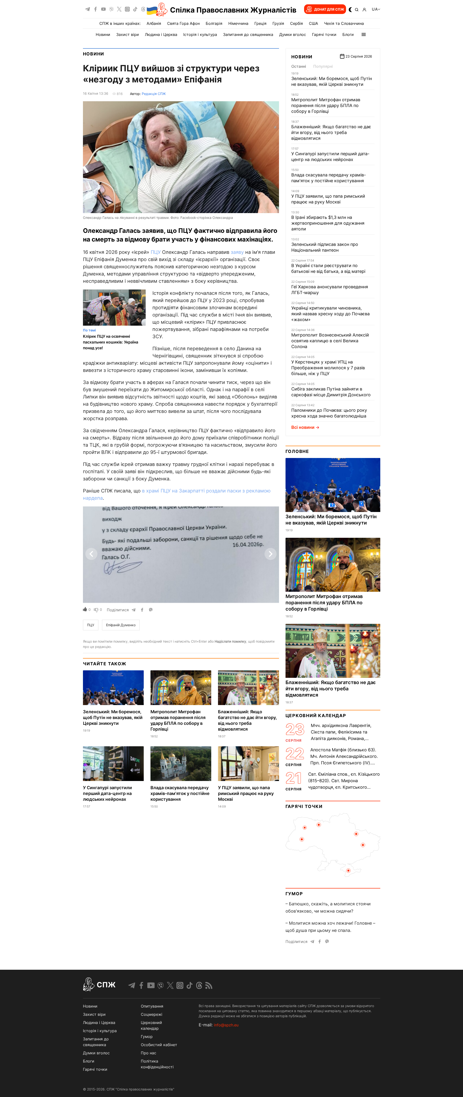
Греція (260, 23)
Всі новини (302, 427)
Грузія (278, 23)
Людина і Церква (161, 34)
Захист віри (127, 34)
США (313, 23)
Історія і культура (200, 34)
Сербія (296, 23)
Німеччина (238, 23)
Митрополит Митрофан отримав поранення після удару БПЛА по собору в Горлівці (325, 105)
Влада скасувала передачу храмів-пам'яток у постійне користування (180, 793)
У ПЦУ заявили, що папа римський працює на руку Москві (246, 793)
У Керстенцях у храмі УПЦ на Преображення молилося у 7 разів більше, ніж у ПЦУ (328, 367)
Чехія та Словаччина (344, 23)
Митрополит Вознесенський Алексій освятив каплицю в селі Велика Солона (330, 340)
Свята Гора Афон (183, 23)
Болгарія (214, 23)
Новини (103, 34)
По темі (89, 330)
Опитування (152, 1006)
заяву (237, 252)
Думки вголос (292, 34)
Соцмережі (151, 1014)
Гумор (294, 893)
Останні (298, 66)
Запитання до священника (248, 34)
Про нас (148, 1052)
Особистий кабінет (159, 1044)
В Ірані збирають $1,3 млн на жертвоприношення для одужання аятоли (327, 223)
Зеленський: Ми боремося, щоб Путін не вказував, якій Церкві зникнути (113, 717)
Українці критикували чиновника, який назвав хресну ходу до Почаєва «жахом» (330, 313)
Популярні (323, 66)
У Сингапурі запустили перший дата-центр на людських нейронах (107, 793)
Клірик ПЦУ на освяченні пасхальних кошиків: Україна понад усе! (110, 342)
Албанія (154, 23)
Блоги (348, 34)
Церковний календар (316, 715)
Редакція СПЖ (154, 94)
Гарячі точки (324, 34)
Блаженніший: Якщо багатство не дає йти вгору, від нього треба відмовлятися (331, 132)
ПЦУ (156, 252)
